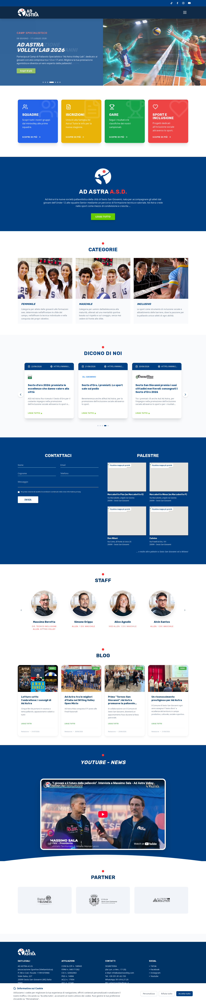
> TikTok (152, 966)
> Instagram (154, 972)
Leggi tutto (103, 216)
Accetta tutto (184, 993)
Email (63, 465)
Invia (28, 499)
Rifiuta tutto (166, 993)
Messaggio (23, 481)
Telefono (64, 473)
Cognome (22, 473)
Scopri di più (26, 70)
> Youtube (153, 976)
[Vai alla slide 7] (60, 82)
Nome (20, 465)
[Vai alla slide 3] (47, 82)
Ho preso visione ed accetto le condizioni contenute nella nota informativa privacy (51, 492)
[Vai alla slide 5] (55, 82)
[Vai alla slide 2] (45, 82)
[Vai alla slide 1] (43, 82)
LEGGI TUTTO (35, 413)
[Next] (185, 394)
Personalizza (149, 993)
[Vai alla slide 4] (51, 82)
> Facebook (154, 969)
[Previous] (20, 394)
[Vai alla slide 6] (57, 82)
